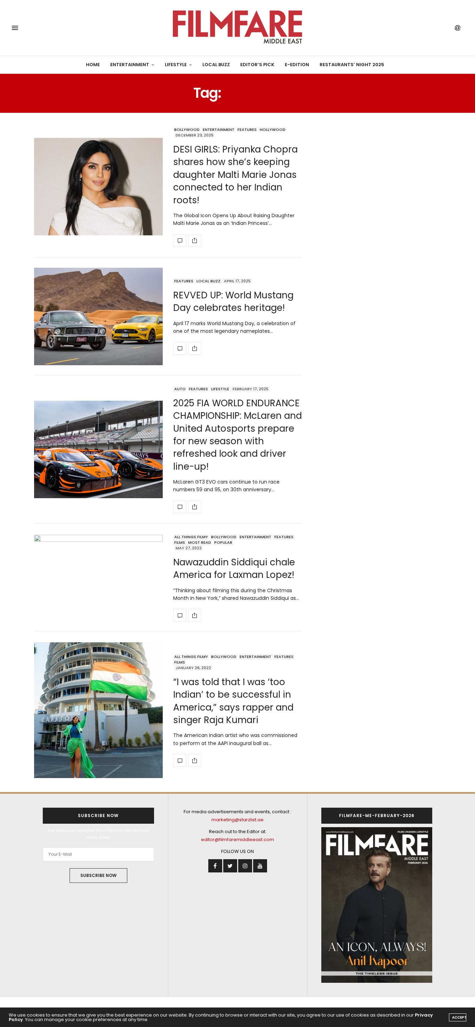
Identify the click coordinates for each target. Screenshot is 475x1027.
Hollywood (272, 129)
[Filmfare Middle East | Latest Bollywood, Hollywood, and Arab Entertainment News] (237, 27)
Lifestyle (176, 64)
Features (247, 129)
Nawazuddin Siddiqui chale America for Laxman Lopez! (234, 568)
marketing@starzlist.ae (237, 819)
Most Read (199, 542)
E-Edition (297, 64)
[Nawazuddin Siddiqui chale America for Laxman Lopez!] (98, 578)
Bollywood (187, 129)
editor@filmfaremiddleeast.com (237, 839)
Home (93, 64)
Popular (223, 542)
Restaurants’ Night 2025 (352, 64)
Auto (180, 389)
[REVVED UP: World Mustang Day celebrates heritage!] (98, 316)
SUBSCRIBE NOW (98, 875)
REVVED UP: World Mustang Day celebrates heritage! (233, 301)
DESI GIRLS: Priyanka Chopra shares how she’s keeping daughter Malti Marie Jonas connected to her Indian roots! (235, 174)
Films (179, 542)
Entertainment (129, 64)
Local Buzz (216, 64)
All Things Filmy (191, 537)
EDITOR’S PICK (257, 64)
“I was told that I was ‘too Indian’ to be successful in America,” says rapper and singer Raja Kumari (233, 701)
